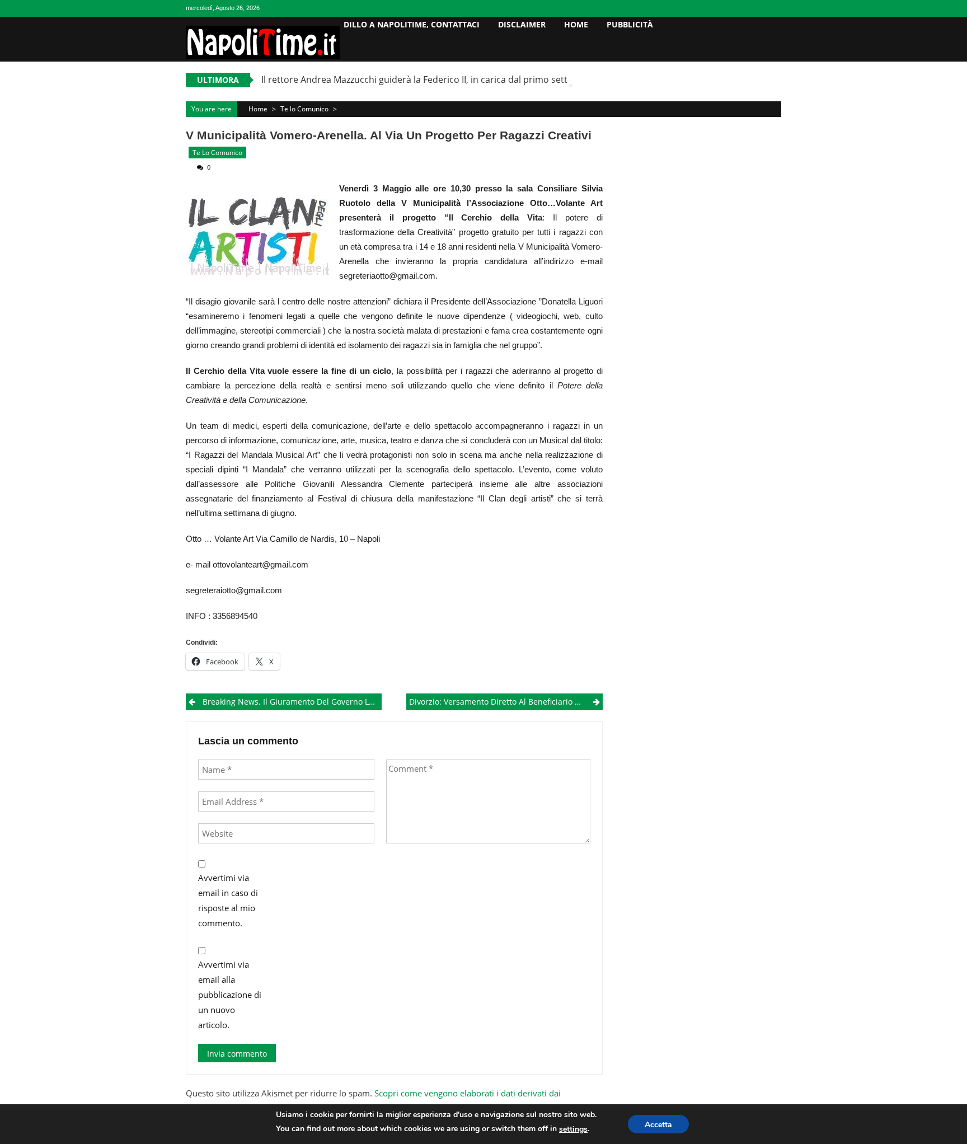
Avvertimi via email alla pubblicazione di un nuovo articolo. (229, 994)
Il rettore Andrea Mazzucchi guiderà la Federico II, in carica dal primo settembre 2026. (440, 79)
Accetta (658, 1124)
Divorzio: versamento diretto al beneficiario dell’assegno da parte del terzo (505, 701)
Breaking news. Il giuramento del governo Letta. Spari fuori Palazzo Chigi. (292, 701)
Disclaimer (522, 24)
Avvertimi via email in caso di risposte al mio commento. (228, 900)
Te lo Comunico (304, 109)
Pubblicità (630, 24)
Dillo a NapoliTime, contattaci (412, 24)
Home (576, 24)
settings (573, 1129)
